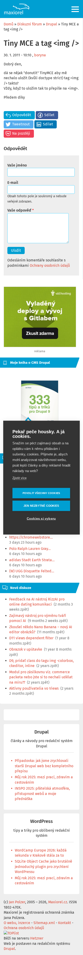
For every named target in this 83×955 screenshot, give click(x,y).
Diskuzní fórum (29, 24)
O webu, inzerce (17, 923)
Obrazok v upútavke (25, 649)
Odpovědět (21, 115)
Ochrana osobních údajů (24, 928)
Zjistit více (19, 477)
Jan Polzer (17, 902)
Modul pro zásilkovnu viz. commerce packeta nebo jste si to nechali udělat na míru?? (41, 677)
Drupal (51, 24)
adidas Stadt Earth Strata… (32, 560)
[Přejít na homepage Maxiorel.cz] (17, 9)
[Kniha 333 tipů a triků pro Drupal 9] (40, 406)
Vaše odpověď (19, 210)
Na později (21, 133)
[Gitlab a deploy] (40, 346)
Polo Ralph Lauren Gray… (30, 548)
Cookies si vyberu (41, 518)
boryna (40, 55)
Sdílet (49, 115)
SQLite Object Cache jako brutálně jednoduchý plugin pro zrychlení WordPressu (43, 866)
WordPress (41, 821)
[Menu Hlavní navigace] (75, 9)
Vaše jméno (17, 165)
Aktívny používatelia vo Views (34, 688)
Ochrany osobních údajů (50, 265)
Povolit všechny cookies (41, 492)
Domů (8, 24)
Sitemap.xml (44, 923)
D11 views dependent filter (31, 638)
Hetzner (36, 938)
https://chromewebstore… (31, 537)
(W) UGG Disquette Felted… (31, 571)
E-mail (12, 182)
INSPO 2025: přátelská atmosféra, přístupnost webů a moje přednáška (42, 793)
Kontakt (64, 923)
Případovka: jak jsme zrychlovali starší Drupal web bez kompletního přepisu (44, 765)
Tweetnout (21, 124)
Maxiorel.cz (57, 902)
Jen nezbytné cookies (41, 505)
